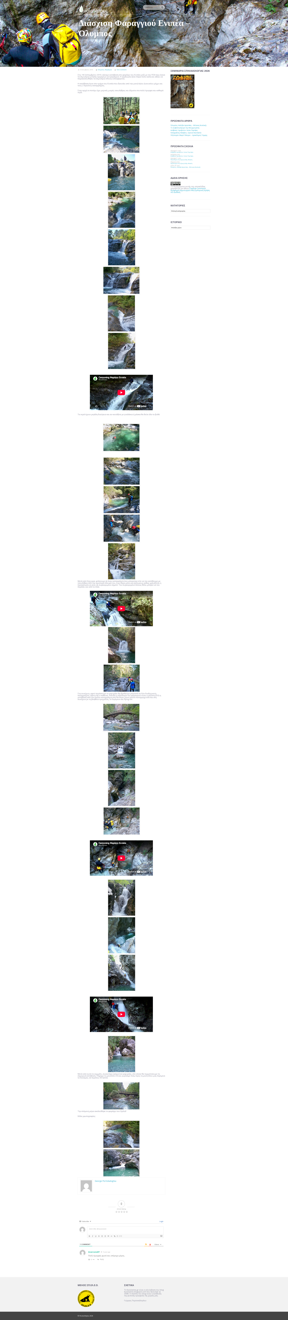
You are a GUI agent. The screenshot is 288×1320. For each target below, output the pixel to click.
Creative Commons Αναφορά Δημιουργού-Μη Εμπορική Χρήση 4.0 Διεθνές (190, 190)
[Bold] (89, 1236)
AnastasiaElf (94, 1252)
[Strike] (98, 1236)
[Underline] (95, 1236)
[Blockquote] (108, 1236)
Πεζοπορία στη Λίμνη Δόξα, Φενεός (181, 159)
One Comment (121, 70)
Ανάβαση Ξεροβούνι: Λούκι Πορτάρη (184, 130)
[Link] (114, 1236)
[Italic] (92, 1236)
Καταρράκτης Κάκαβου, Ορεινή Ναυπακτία (186, 133)
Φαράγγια (108, 70)
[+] (120, 1236)
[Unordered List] (105, 1236)
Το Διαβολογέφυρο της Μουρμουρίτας (185, 128)
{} (117, 1236)
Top (283, 1315)
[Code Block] (111, 1236)
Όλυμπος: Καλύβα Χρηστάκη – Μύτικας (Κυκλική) (188, 125)
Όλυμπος (101, 70)
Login (161, 1221)
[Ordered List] (102, 1236)
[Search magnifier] (162, 7)
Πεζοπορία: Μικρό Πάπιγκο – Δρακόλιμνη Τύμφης (189, 135)
